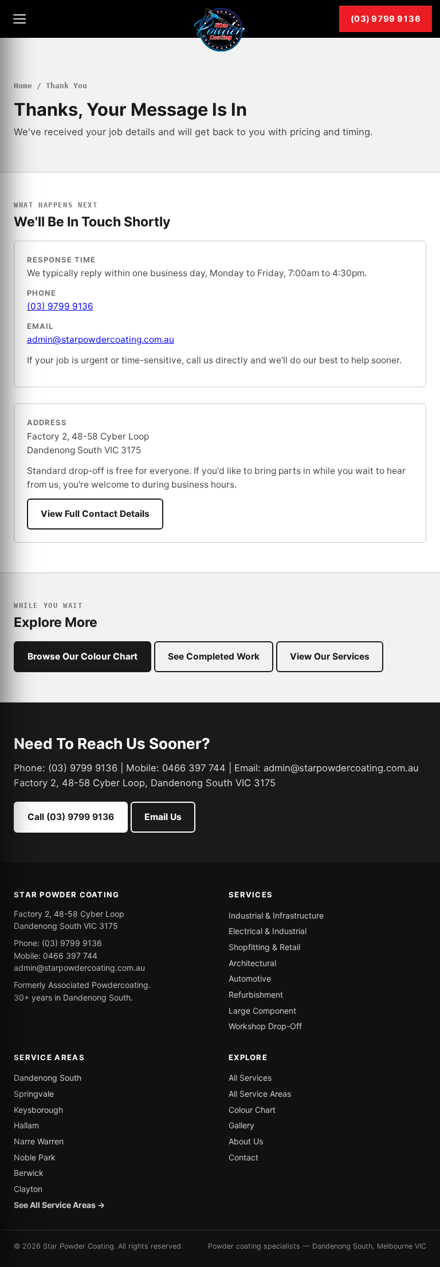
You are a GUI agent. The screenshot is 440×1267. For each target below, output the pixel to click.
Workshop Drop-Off (265, 1026)
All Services (250, 1077)
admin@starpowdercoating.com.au (100, 339)
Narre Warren (39, 1141)
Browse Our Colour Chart (83, 656)
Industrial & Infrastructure (276, 915)
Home (23, 85)
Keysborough (38, 1110)
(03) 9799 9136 (386, 19)
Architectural (252, 963)
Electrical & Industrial (268, 931)
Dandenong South (47, 1077)
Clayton (28, 1189)
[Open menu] (19, 18)
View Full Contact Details (95, 513)
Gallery (241, 1125)
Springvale (34, 1094)
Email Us (163, 816)
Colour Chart (252, 1110)
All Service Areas (260, 1094)
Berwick (29, 1173)
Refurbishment (256, 994)
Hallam (26, 1125)
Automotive (250, 978)
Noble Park (35, 1157)
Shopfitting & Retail (264, 947)
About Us (246, 1141)
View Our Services (330, 656)
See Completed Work (214, 656)
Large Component (262, 1010)
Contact (243, 1157)
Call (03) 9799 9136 (71, 816)
